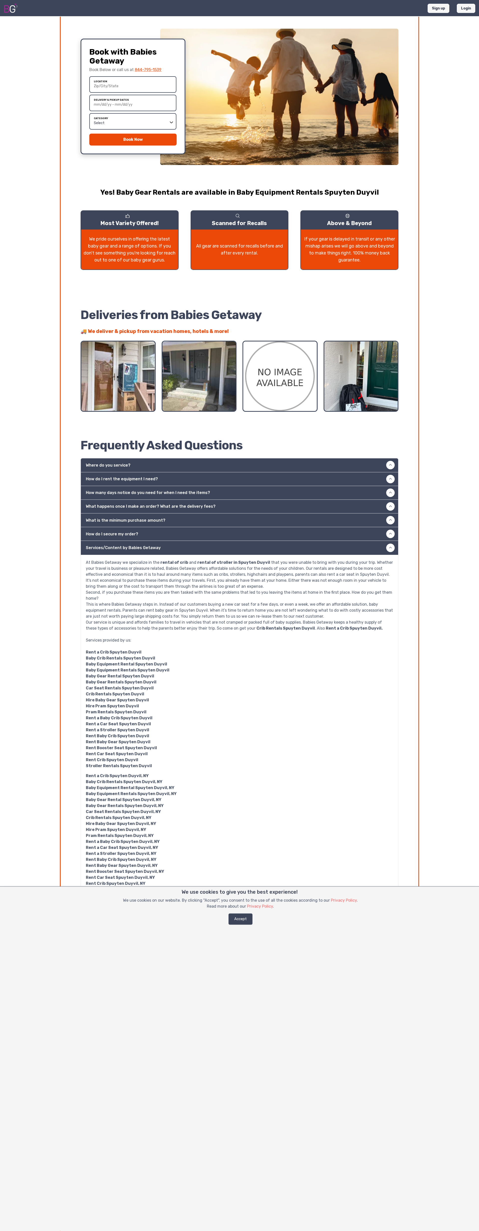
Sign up (438, 8)
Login (466, 8)
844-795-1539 (148, 69)
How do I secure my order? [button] (112, 534)
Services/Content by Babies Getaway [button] (123, 547)
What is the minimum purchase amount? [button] (125, 520)
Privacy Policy (344, 900)
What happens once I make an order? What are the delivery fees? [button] (151, 506)
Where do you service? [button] (108, 465)
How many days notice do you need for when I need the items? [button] (148, 492)
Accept (240, 919)
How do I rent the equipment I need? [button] (122, 479)
